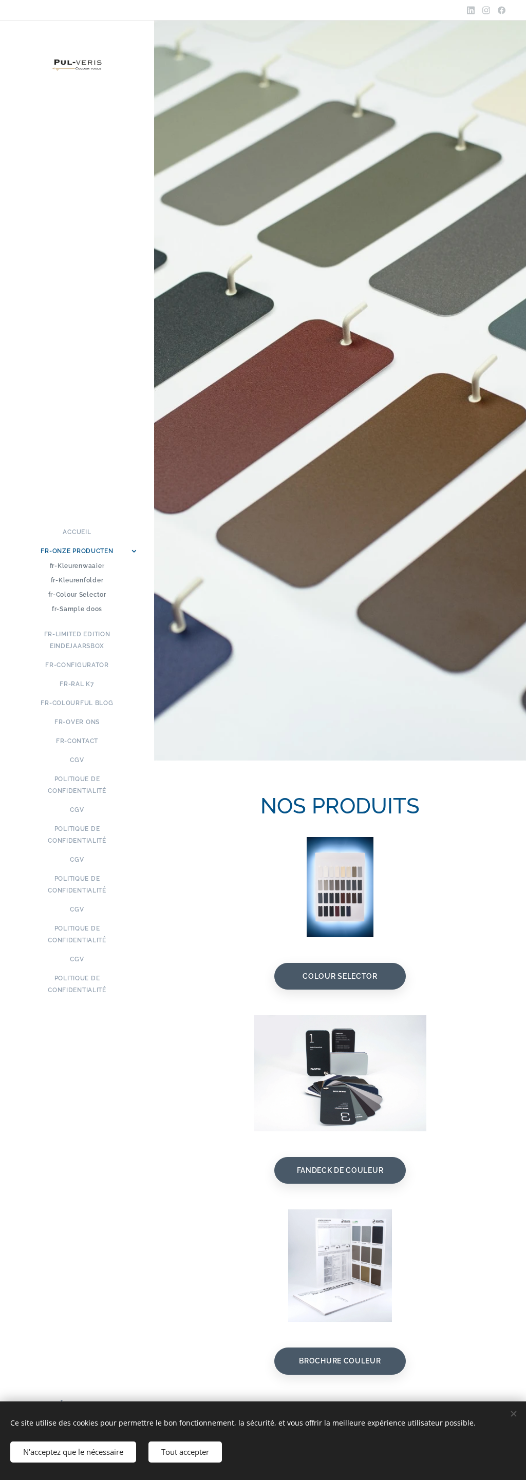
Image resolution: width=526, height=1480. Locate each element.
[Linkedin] (470, 10)
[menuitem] (77, 532)
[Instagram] (486, 10)
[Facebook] (501, 10)
